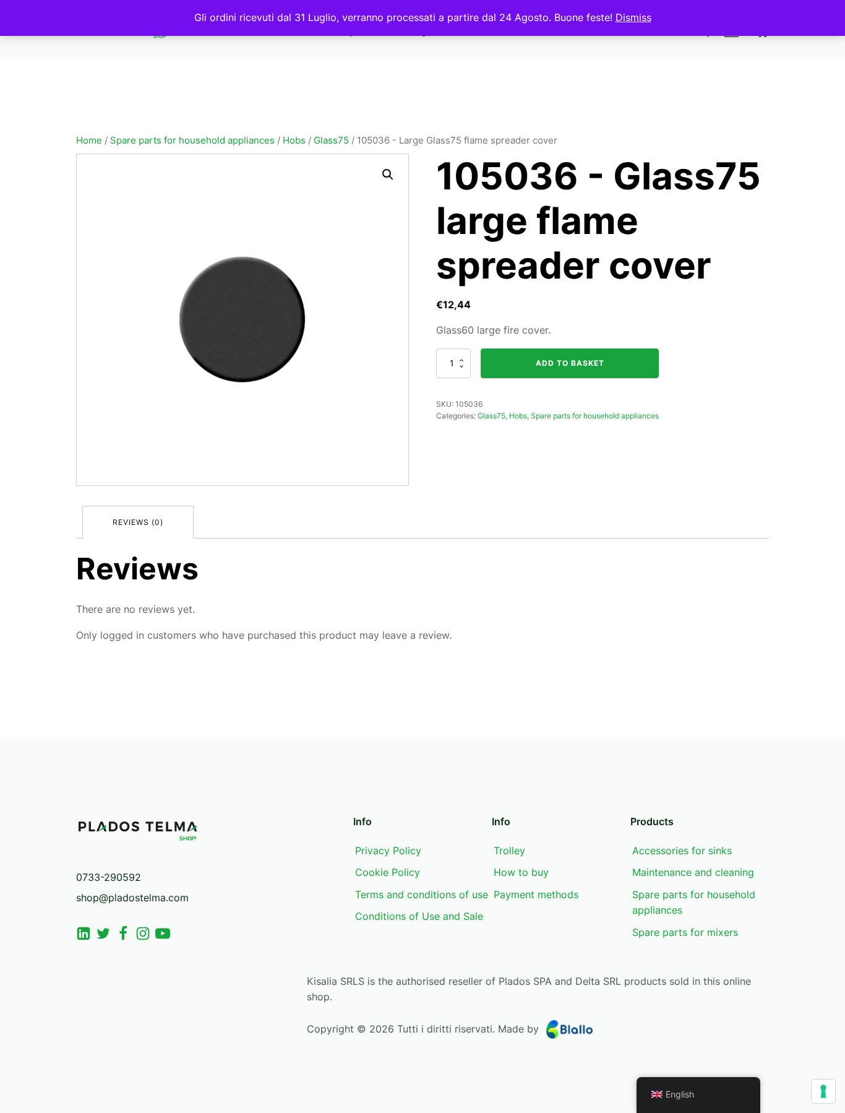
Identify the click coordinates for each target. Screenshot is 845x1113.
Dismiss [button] (633, 17)
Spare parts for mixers (685, 932)
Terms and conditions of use (421, 894)
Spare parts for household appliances (192, 140)
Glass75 (331, 140)
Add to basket (570, 363)
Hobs (294, 140)
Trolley (509, 850)
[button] (388, 174)
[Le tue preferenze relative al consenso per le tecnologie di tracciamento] (823, 1091)
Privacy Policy (388, 850)
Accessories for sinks (682, 850)
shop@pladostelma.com (132, 897)
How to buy (521, 872)
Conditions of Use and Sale (419, 916)
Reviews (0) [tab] (138, 522)
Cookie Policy (387, 872)
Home (89, 140)
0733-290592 (108, 877)
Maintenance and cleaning (693, 872)
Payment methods (536, 894)
